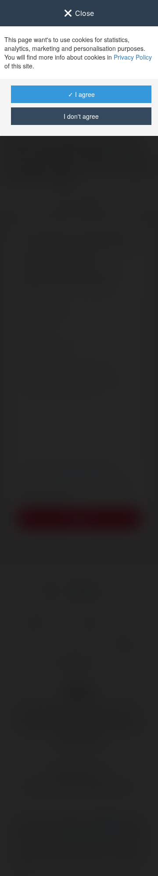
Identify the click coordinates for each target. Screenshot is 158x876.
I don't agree (81, 116)
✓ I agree (81, 94)
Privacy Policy (133, 57)
